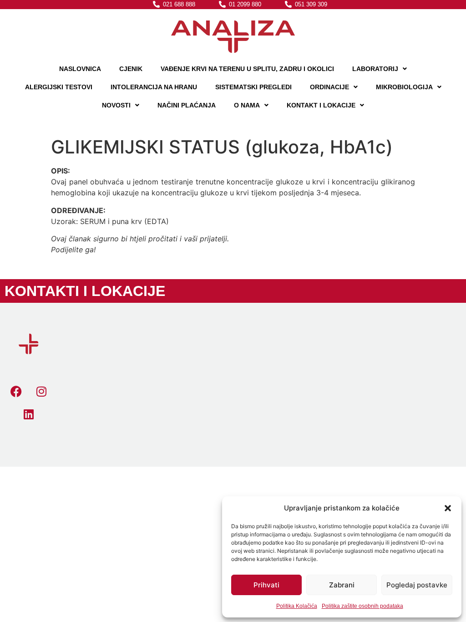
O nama (247, 105)
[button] (447, 508)
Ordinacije (329, 87)
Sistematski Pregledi (253, 87)
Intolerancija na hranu (154, 87)
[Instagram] (41, 391)
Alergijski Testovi (58, 87)
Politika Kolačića (296, 606)
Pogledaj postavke (416, 585)
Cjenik (130, 68)
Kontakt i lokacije (321, 105)
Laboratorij (375, 68)
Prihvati (266, 585)
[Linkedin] (28, 414)
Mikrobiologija (404, 87)
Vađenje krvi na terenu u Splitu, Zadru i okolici (247, 68)
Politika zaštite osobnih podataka (362, 606)
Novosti (116, 105)
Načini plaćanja (186, 105)
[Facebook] (16, 391)
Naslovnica (80, 68)
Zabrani (342, 585)
